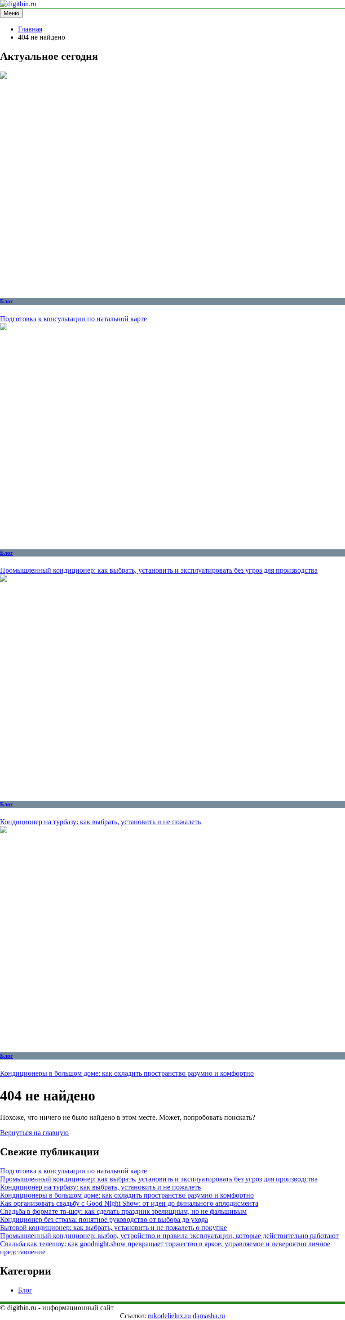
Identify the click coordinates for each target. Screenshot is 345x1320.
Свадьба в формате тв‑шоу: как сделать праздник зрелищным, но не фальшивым (123, 1211)
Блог (6, 301)
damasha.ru (209, 1316)
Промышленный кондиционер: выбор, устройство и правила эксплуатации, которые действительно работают (169, 1235)
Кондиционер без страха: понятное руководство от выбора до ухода (104, 1219)
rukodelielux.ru (169, 1316)
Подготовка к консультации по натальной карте (73, 319)
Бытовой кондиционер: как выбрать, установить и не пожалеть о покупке (113, 1227)
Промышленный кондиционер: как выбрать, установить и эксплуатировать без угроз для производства (159, 570)
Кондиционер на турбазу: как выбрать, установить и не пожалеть (100, 822)
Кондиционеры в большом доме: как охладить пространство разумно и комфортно (127, 1073)
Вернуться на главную (34, 1132)
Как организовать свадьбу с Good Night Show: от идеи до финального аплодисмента (129, 1203)
